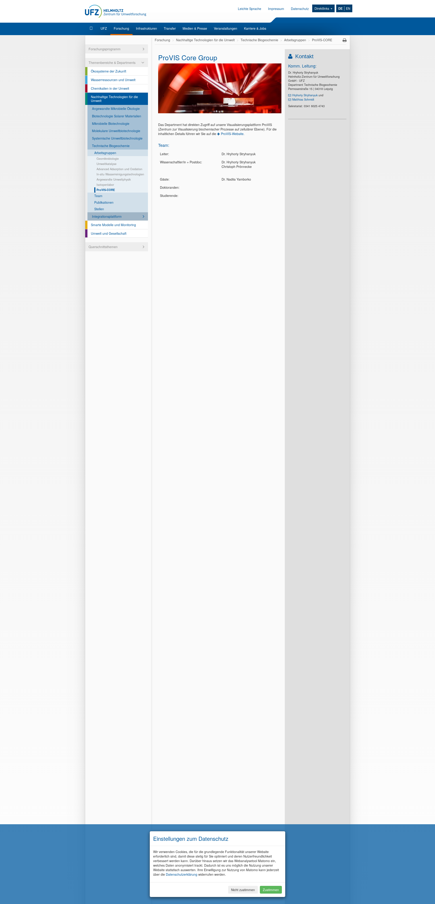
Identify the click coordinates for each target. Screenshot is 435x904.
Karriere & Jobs (255, 28)
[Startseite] (91, 28)
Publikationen (104, 202)
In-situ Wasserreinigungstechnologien (120, 174)
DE (340, 8)
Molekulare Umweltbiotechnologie (116, 130)
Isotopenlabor (105, 185)
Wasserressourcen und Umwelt (113, 79)
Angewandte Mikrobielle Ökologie (116, 108)
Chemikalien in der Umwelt (110, 88)
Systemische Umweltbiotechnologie (117, 138)
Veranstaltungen (225, 28)
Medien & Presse (195, 28)
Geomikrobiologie (108, 159)
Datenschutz (300, 8)
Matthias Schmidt (303, 99)
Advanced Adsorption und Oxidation (119, 169)
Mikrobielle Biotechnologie (110, 123)
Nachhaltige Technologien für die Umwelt (114, 98)
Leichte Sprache (249, 8)
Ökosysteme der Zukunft (108, 71)
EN (348, 8)
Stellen (99, 209)
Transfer (170, 28)
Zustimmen (271, 889)
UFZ (104, 28)
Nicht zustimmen (243, 889)
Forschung (121, 28)
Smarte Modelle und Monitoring (113, 224)
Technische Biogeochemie (111, 145)
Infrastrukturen (146, 28)
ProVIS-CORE (106, 190)
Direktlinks (322, 8)
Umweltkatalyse (106, 164)
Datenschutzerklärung (181, 874)
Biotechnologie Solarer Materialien (116, 116)
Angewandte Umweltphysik (114, 179)
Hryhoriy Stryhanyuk (305, 95)
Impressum (276, 8)
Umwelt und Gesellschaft (108, 233)
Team (98, 195)
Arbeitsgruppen (105, 152)
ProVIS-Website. (232, 133)
